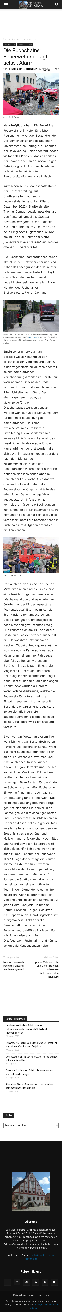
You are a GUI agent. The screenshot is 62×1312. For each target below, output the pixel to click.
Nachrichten (17, 38)
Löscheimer (34, 337)
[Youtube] (54, 1282)
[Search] (57, 4)
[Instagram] (17, 1282)
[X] (45, 1282)
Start (5, 38)
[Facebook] (7, 1282)
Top (30, 44)
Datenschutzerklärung (24, 1294)
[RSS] (35, 1282)
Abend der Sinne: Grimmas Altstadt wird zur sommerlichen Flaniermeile (30, 1086)
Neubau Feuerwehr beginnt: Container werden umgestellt (14, 966)
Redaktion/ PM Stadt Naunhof (22, 68)
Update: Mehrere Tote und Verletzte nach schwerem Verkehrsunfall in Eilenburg (46, 969)
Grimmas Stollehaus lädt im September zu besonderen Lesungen (29, 1072)
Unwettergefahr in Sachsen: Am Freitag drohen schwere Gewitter (32, 1058)
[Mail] (26, 1282)
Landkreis (31, 38)
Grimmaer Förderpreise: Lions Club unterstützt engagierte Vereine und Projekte (31, 1045)
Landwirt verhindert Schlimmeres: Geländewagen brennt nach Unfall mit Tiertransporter (26, 1029)
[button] (5, 4)
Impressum (43, 1294)
